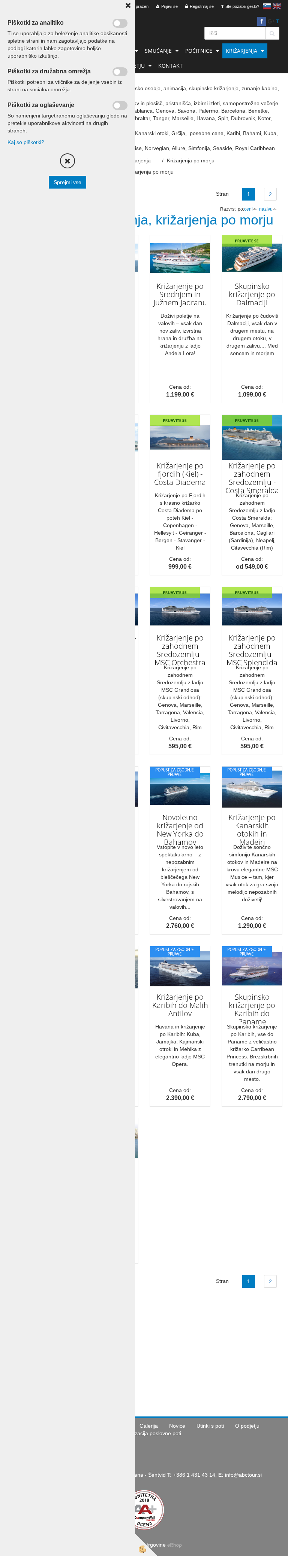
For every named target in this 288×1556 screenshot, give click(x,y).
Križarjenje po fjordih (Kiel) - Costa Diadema (180, 474)
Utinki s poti (210, 1426)
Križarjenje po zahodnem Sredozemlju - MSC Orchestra (180, 650)
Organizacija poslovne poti (149, 1433)
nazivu (266, 209)
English (277, 6)
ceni (248, 209)
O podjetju (247, 1426)
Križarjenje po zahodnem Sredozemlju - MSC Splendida (252, 650)
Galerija (149, 1426)
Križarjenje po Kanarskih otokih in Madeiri (252, 829)
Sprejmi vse (67, 182)
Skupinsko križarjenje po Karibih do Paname (252, 1009)
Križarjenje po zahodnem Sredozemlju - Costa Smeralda (252, 478)
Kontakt (170, 65)
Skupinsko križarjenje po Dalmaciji (252, 294)
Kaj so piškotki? (26, 142)
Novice (177, 1426)
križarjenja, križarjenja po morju (136, 172)
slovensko (267, 6)
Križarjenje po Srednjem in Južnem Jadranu (180, 294)
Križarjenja (241, 50)
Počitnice (198, 50)
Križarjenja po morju (190, 160)
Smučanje (158, 50)
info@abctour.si (243, 1475)
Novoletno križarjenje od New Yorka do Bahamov (180, 829)
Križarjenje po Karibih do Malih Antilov (180, 1005)
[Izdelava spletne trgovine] (174, 1545)
